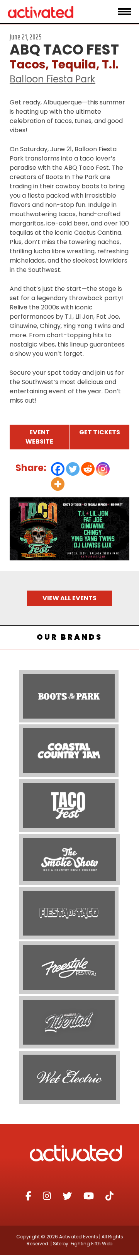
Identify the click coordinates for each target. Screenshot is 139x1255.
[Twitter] (73, 469)
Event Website (39, 437)
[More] (57, 484)
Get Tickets (99, 432)
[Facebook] (57, 469)
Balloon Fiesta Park (52, 79)
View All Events (69, 598)
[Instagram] (103, 469)
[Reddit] (88, 469)
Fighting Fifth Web (91, 1243)
